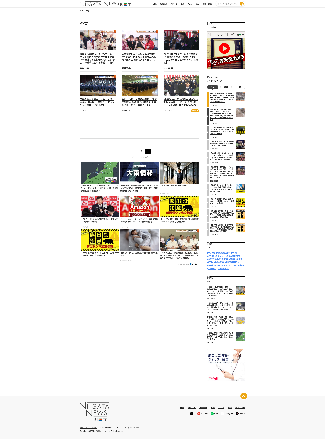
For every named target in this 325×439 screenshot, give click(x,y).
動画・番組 (207, 4)
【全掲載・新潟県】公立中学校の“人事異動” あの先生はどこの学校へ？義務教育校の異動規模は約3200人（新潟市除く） (222, 228)
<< (133, 151)
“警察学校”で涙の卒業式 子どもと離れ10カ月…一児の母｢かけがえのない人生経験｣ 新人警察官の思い (181, 102)
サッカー (221, 256)
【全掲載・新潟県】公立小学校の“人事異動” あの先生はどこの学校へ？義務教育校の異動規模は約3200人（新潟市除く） (222, 214)
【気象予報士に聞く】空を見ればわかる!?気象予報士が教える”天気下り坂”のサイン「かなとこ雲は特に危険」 (222, 188)
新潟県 (212, 253)
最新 (155, 4)
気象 (225, 265)
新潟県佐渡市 (234, 256)
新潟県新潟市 (224, 253)
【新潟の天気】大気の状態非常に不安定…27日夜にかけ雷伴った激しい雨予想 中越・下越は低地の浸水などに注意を (220, 336)
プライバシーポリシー (108, 427)
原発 (240, 259)
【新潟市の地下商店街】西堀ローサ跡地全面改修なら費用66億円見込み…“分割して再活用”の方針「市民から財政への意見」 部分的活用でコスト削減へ (220, 291)
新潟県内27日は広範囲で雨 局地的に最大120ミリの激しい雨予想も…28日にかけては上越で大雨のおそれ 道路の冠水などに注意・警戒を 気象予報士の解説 (220, 321)
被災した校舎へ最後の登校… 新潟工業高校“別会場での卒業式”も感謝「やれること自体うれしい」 (139, 102)
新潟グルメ (224, 268)
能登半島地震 (215, 259)
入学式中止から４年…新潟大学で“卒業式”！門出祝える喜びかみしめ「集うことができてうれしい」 (139, 57)
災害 (218, 265)
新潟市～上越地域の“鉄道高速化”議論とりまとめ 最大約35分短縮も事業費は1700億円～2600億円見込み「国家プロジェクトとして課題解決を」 (222, 98)
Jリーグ (212, 268)
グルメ (190, 4)
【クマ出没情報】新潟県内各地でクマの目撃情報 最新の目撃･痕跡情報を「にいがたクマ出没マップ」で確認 (222, 131)
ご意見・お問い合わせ (129, 427)
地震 (233, 259)
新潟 (242, 265)
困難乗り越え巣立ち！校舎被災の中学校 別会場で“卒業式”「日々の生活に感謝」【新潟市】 (97, 102)
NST (235, 253)
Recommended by (183, 264)
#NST (211, 256)
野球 (226, 259)
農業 (211, 265)
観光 (182, 4)
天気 (211, 262)
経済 (198, 4)
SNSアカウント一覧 (88, 428)
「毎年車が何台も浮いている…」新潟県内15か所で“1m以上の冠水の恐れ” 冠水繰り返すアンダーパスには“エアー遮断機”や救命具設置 (220, 306)
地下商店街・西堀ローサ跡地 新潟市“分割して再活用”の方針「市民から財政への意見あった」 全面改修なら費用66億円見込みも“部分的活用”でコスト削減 (221, 115)
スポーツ (174, 4)
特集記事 (163, 4)
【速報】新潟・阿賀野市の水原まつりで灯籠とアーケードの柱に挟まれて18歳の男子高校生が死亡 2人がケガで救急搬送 (221, 156)
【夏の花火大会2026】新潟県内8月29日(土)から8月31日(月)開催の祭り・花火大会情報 (222, 143)
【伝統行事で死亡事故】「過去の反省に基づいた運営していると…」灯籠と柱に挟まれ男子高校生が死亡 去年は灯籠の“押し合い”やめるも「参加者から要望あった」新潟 (222, 172)
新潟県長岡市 (233, 262)
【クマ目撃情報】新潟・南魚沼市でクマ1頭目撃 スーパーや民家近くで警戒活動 (222, 201)
